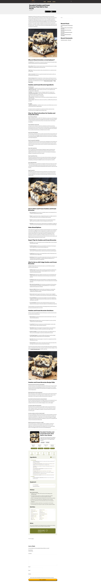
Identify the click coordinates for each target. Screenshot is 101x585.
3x (53, 457)
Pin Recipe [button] (47, 442)
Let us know (39, 531)
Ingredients (32, 454)
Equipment (38, 454)
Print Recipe (54, 11)
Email (29, 570)
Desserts (33, 538)
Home (45, 1)
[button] (54, 460)
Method (44, 454)
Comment (30, 553)
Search (61, 17)
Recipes (54, 1)
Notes (54, 454)
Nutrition (49, 454)
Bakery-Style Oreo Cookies (48, 80)
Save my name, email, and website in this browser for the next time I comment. (42, 577)
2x (52, 457)
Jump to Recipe (48, 11)
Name (29, 566)
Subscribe (49, 1)
